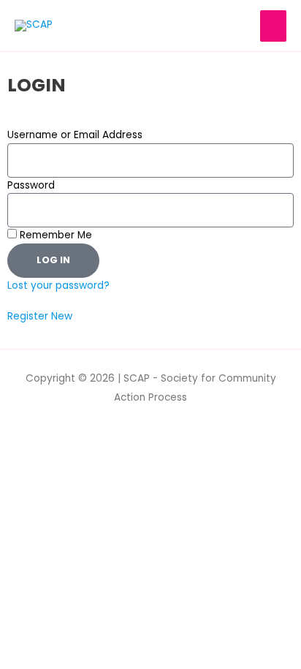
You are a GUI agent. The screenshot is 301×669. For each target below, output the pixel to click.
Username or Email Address (74, 135)
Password (31, 185)
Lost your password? (58, 285)
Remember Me (54, 235)
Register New (39, 316)
